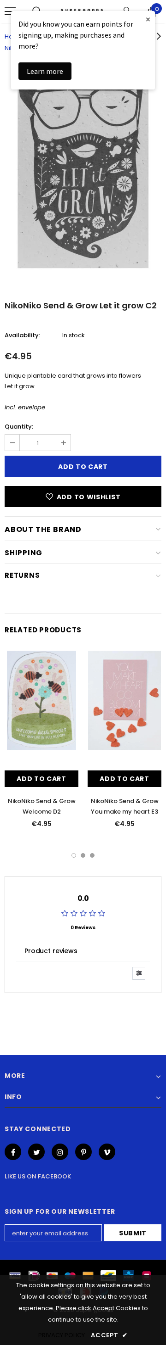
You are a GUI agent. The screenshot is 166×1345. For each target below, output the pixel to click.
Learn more (45, 71)
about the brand (43, 529)
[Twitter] (36, 1152)
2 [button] (83, 855)
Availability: (22, 335)
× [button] (148, 19)
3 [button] (92, 855)
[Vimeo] (107, 1152)
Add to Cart (41, 778)
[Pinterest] (83, 1152)
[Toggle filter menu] (138, 973)
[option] (83, 175)
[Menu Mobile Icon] (10, 11)
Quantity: (19, 426)
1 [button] (73, 855)
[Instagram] (60, 1152)
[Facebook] (13, 1152)
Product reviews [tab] (50, 950)
